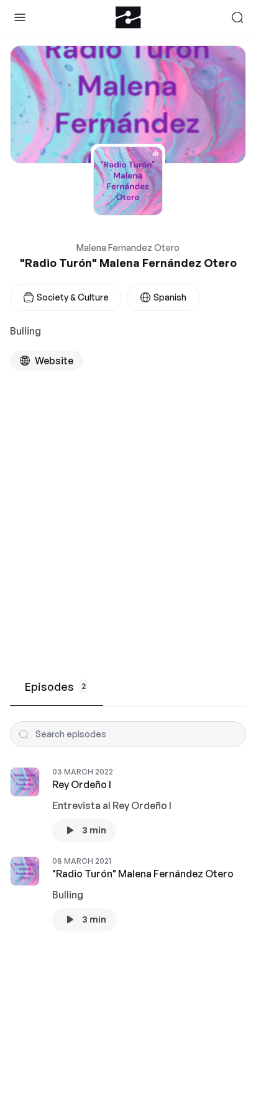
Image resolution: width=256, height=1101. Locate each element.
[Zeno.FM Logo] (128, 17)
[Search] (237, 17)
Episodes (55, 686)
